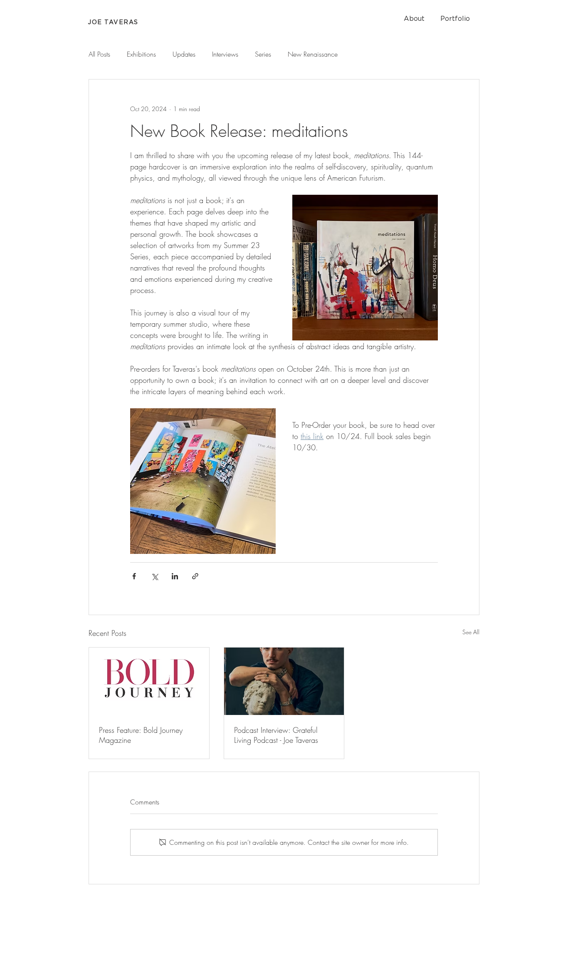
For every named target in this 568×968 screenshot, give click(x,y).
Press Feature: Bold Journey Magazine (141, 735)
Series (263, 54)
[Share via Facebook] (134, 576)
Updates (184, 54)
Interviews (225, 54)
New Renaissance (313, 54)
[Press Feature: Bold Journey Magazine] (149, 681)
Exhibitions (141, 54)
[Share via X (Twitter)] (154, 576)
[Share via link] (195, 576)
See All (470, 632)
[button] (414, 18)
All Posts (99, 54)
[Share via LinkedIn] (175, 576)
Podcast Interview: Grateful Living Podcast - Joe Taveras (276, 735)
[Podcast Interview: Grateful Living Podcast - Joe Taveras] (284, 681)
